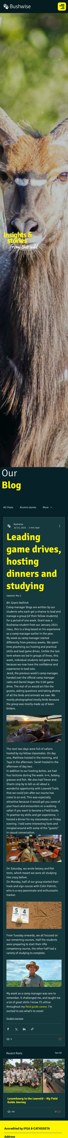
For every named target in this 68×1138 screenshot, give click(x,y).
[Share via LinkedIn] (24, 1029)
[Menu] (62, 6)
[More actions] (60, 526)
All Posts (8, 507)
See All (58, 1052)
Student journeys (14, 1018)
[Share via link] (32, 1029)
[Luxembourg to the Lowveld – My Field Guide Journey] (34, 1076)
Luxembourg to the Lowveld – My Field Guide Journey (32, 1100)
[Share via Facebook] (8, 1029)
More (46, 507)
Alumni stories (28, 507)
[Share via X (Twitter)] (16, 1029)
